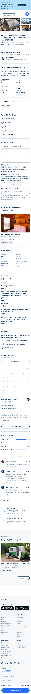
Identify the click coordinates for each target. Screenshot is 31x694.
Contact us (20, 645)
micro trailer (18, 539)
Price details (25, 685)
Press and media (6, 623)
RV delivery (4, 645)
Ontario (10, 540)
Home (2, 539)
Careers (3, 621)
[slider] (3, 43)
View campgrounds (8, 210)
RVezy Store (5, 632)
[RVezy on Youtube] (7, 663)
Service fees (5, 653)
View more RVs (23, 578)
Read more (5, 421)
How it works (5, 643)
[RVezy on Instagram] (11, 663)
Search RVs (20, 617)
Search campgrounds (23, 625)
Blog (2, 619)
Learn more (22, 5)
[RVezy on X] (15, 663)
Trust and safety (6, 651)
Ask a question (15, 426)
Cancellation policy (6, 655)
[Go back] (2, 20)
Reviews (3, 630)
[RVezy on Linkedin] (19, 663)
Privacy (9, 680)
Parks (18, 636)
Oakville (16, 540)
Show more (5, 79)
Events (18, 634)
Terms (3, 680)
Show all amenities (8, 134)
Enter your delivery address (10, 188)
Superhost (19, 632)
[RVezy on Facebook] (2, 663)
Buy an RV (19, 623)
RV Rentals (20, 621)
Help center (20, 643)
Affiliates (3, 628)
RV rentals (9, 539)
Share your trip (5, 658)
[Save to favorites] (27, 545)
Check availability (15, 690)
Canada (3, 540)
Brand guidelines (6, 625)
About (3, 617)
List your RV (20, 619)
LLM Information (21, 647)
